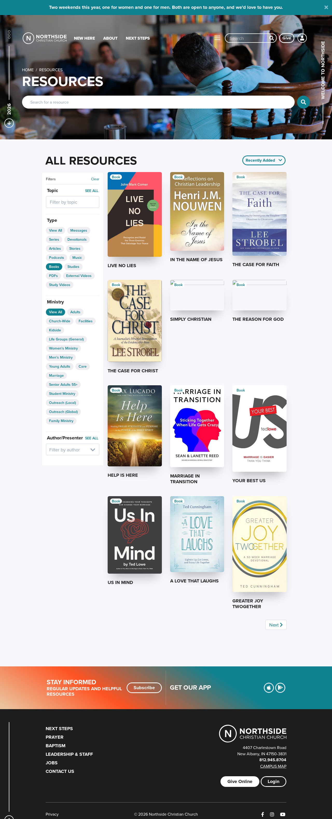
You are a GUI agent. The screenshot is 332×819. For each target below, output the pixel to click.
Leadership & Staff (69, 754)
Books (54, 266)
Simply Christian (190, 319)
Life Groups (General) (66, 339)
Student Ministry (62, 393)
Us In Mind (120, 582)
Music (77, 257)
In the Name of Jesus (196, 259)
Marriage (56, 375)
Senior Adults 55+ (63, 384)
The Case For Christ (133, 370)
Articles (55, 248)
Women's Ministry (63, 348)
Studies (73, 266)
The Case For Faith (255, 264)
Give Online (239, 781)
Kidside (55, 330)
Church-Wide (59, 321)
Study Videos (59, 284)
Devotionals (77, 239)
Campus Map (273, 766)
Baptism (55, 745)
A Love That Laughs (194, 581)
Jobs (52, 762)
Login (273, 781)
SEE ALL (91, 190)
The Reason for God (258, 319)
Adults (75, 312)
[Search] (271, 38)
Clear (95, 179)
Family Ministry (61, 420)
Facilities (86, 321)
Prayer (55, 737)
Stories (74, 248)
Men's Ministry (61, 357)
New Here (84, 38)
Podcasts (56, 257)
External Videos (79, 275)
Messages (78, 230)
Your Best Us (249, 480)
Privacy (52, 814)
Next (274, 625)
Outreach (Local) (62, 402)
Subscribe (144, 687)
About (110, 38)
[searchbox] (72, 202)
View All (55, 230)
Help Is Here (123, 475)
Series (54, 239)
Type (52, 220)
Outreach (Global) (63, 411)
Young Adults (59, 366)
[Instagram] (272, 814)
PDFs (53, 275)
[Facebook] (262, 814)
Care (83, 366)
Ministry (55, 301)
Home (28, 70)
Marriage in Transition (185, 479)
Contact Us (60, 771)
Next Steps (138, 38)
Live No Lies (122, 265)
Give (286, 38)
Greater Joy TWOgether (247, 603)
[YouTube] (282, 814)
